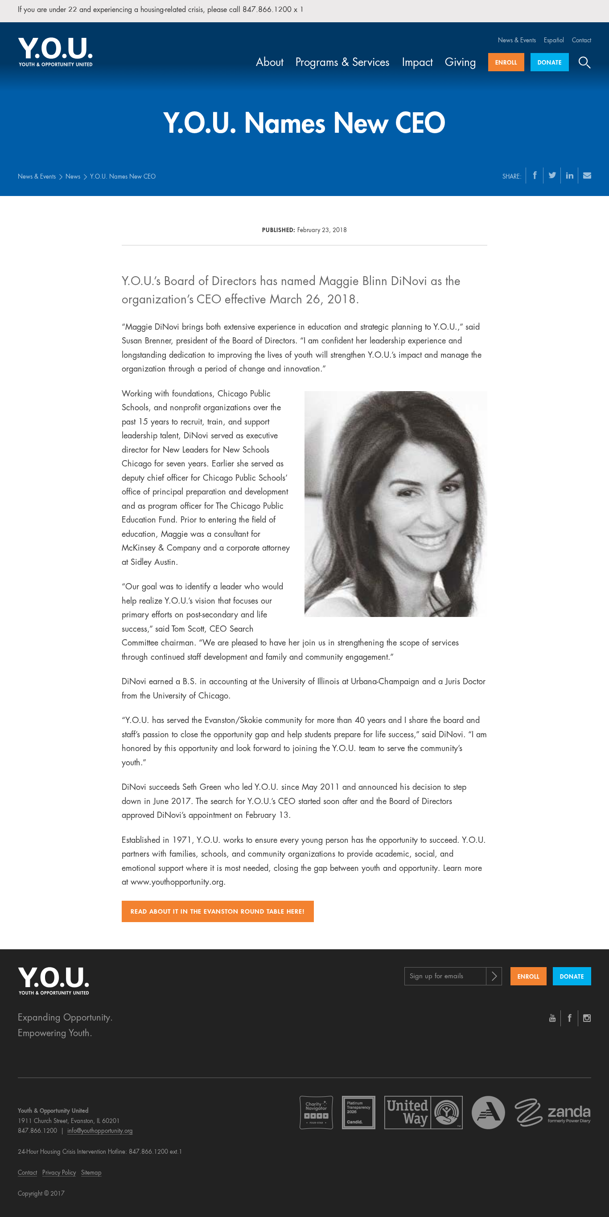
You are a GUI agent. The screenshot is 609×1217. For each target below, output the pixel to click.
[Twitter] (552, 175)
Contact (581, 41)
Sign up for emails (436, 976)
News (73, 177)
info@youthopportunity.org (100, 1131)
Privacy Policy (59, 1173)
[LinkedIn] (570, 175)
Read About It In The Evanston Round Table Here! (218, 912)
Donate (550, 63)
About (270, 63)
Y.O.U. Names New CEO (123, 177)
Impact (417, 63)
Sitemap (91, 1173)
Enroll (506, 63)
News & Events (517, 41)
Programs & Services (343, 63)
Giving (460, 63)
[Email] (587, 175)
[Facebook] (535, 175)
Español (554, 41)
